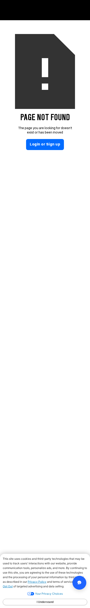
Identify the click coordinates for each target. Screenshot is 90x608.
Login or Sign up (45, 144)
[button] (81, 9)
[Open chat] (79, 583)
